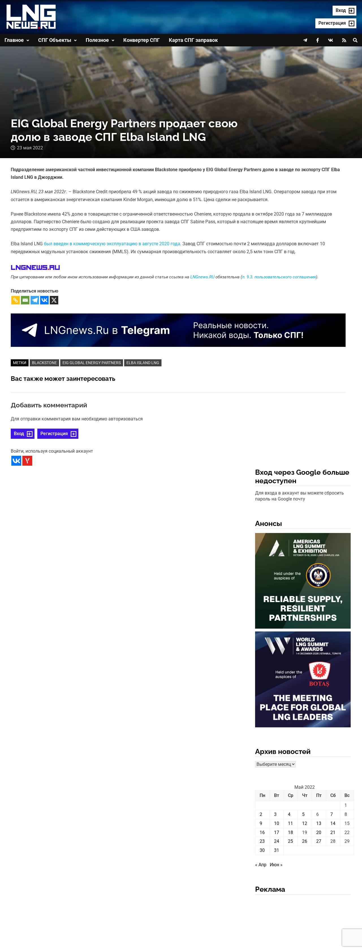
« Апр (260, 864)
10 (276, 823)
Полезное (97, 40)
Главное (14, 40)
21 (332, 832)
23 (262, 841)
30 (262, 850)
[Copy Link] (15, 300)
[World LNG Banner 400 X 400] (303, 680)
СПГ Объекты (54, 40)
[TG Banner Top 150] (178, 329)
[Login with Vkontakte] (16, 461)
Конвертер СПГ (141, 40)
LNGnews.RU (202, 277)
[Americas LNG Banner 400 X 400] (303, 581)
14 (332, 823)
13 (318, 823)
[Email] (25, 300)
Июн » (276, 864)
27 (318, 841)
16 (262, 832)
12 (304, 823)
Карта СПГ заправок (193, 40)
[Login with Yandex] (27, 461)
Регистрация (54, 433)
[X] (54, 300)
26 (304, 841)
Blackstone (44, 362)
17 (276, 832)
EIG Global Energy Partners (92, 362)
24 (276, 841)
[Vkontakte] (44, 300)
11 (290, 823)
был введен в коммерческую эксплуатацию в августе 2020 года (112, 243)
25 (290, 841)
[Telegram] (35, 300)
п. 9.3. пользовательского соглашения (279, 277)
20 (318, 832)
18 (290, 832)
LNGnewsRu (35, 267)
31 (276, 850)
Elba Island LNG (142, 362)
